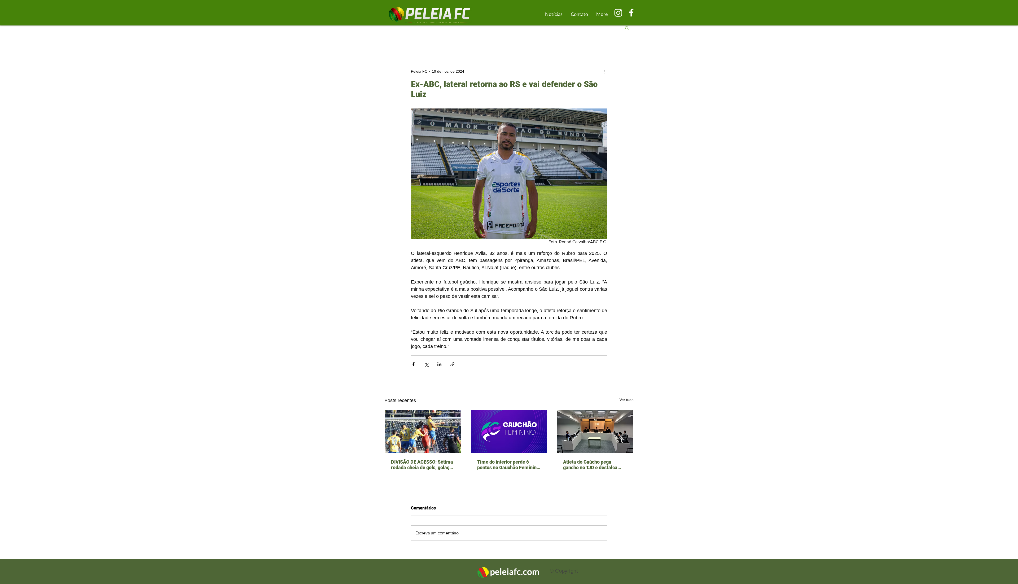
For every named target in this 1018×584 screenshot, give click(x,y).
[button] (626, 27)
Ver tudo (627, 400)
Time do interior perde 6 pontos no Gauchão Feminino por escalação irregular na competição (508, 464)
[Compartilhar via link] (452, 364)
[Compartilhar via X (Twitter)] (426, 364)
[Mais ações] (604, 71)
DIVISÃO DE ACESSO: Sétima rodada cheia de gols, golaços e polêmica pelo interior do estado (422, 464)
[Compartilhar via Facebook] (413, 364)
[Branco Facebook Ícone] (631, 12)
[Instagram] (618, 12)
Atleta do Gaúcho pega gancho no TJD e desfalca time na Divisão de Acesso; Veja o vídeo (592, 464)
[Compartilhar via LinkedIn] (439, 364)
